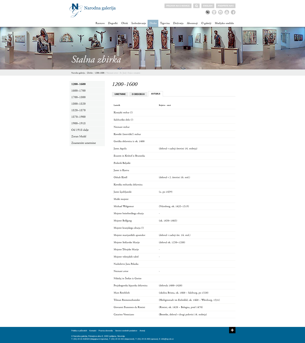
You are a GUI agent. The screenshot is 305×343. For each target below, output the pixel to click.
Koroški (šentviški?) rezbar (127, 134)
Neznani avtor (121, 271)
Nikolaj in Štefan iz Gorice (127, 278)
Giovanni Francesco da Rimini (129, 307)
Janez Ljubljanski (122, 192)
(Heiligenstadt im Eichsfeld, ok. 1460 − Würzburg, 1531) (189, 300)
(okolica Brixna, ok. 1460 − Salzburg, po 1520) (183, 292)
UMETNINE (120, 94)
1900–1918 (78, 123)
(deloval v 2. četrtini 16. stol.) (174, 177)
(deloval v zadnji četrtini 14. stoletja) (178, 148)
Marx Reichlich (122, 292)
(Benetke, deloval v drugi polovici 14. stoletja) (183, 314)
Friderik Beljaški (122, 163)
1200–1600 (99, 73)
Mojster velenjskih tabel (126, 256)
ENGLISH (208, 6)
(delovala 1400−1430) (170, 285)
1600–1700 (78, 91)
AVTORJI (155, 94)
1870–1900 (78, 117)
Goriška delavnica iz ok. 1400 (129, 141)
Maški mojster (121, 199)
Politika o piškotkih (79, 331)
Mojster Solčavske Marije (127, 242)
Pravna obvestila (105, 331)
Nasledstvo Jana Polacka (126, 264)
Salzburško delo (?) (123, 119)
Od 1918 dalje (80, 130)
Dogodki (113, 23)
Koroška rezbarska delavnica (128, 184)
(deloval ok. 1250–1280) (172, 242)
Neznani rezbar (122, 127)
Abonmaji (192, 23)
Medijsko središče (224, 23)
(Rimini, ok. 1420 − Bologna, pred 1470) (181, 307)
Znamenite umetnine (83, 143)
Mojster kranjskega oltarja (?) (129, 228)
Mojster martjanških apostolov (129, 235)
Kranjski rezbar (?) (123, 112)
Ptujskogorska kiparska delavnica (130, 285)
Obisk (124, 23)
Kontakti (92, 331)
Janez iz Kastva (121, 170)
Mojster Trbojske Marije (126, 249)
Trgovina (165, 23)
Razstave (99, 23)
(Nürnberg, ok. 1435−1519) (174, 206)
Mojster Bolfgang (123, 220)
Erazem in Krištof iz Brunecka (129, 155)
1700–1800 (78, 97)
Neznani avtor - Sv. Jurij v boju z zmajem (123, 73)
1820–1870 (78, 110)
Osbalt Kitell (120, 177)
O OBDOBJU (138, 94)
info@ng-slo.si (167, 339)
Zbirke (153, 23)
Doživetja (178, 23)
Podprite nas (226, 6)
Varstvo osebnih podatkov (126, 331)
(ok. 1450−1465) (168, 220)
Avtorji (142, 331)
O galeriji (206, 23)
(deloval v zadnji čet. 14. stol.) (174, 235)
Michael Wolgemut (124, 206)
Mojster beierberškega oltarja (129, 213)
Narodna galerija (78, 73)
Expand (232, 330)
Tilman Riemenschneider (127, 300)
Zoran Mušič (78, 136)
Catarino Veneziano (124, 314)
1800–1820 (78, 104)
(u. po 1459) (165, 192)
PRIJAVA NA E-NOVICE (178, 6)
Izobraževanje (138, 23)
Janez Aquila (120, 148)
